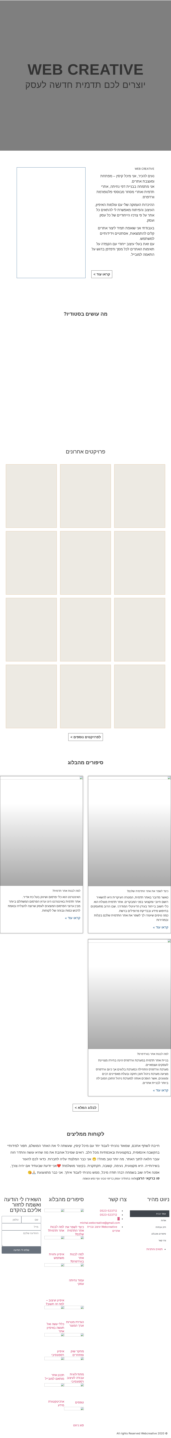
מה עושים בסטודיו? (86, 314)
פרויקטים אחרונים (85, 451)
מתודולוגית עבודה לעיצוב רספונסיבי (75, 1378)
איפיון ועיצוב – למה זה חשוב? (55, 1302)
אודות (163, 1220)
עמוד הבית (161, 1213)
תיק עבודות (161, 1227)
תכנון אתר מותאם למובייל (54, 1376)
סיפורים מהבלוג (158, 1233)
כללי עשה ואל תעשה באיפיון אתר (55, 1327)
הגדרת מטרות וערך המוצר (75, 1323)
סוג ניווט (78, 1425)
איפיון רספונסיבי (57, 1353)
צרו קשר (162, 1240)
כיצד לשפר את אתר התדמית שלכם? (147, 891)
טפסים (79, 1402)
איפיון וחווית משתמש (56, 1256)
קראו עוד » (160, 927)
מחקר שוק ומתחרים (77, 1353)
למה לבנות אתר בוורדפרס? (152, 1054)
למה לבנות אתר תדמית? (66, 890)
